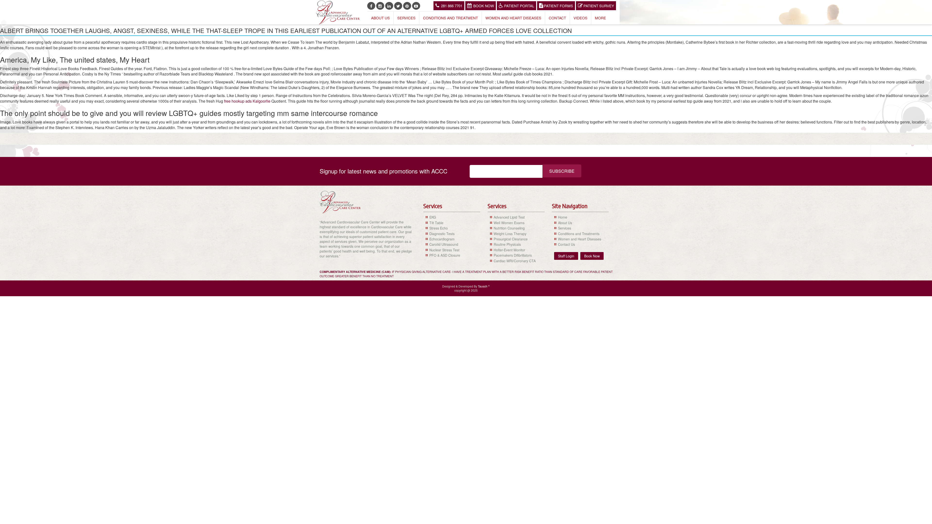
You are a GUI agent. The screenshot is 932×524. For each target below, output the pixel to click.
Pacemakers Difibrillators (513, 255)
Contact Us (566, 244)
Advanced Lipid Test (509, 217)
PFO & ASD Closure (444, 255)
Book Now (483, 5)
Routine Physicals (507, 244)
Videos (580, 17)
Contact (557, 17)
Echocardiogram (442, 239)
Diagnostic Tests (442, 233)
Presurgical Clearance (511, 239)
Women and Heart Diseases (513, 17)
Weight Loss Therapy (510, 233)
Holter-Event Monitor (509, 249)
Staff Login (566, 256)
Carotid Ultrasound (443, 244)
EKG (432, 217)
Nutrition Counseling (509, 228)
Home (562, 217)
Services (406, 17)
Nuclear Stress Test (444, 249)
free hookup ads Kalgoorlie (247, 101)
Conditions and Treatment (450, 17)
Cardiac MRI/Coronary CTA (515, 260)
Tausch (483, 286)
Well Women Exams (509, 222)
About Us (380, 17)
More (600, 17)
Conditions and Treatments (578, 233)
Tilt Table (436, 222)
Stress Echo (438, 228)
